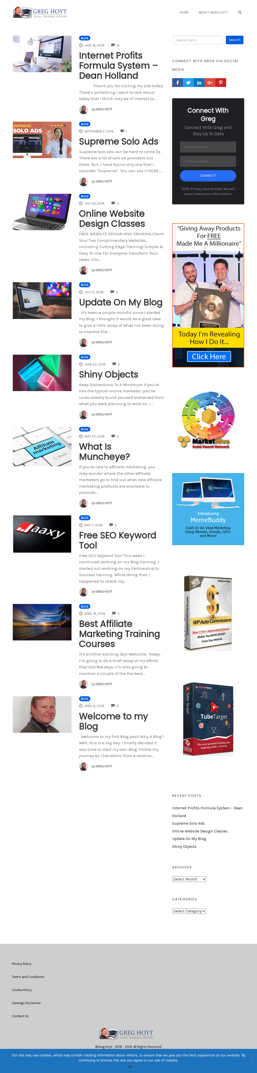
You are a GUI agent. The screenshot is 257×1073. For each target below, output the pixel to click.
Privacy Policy (21, 964)
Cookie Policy (22, 990)
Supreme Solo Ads (118, 141)
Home (184, 12)
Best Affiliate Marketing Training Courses (119, 634)
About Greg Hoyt (213, 12)
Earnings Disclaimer (26, 1003)
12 (117, 45)
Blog (84, 38)
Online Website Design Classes (112, 218)
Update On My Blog (121, 302)
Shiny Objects (108, 374)
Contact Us (20, 1016)
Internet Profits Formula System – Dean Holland (118, 65)
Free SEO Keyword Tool (117, 540)
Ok (130, 1067)
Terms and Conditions (28, 977)
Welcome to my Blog (113, 721)
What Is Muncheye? (104, 451)
